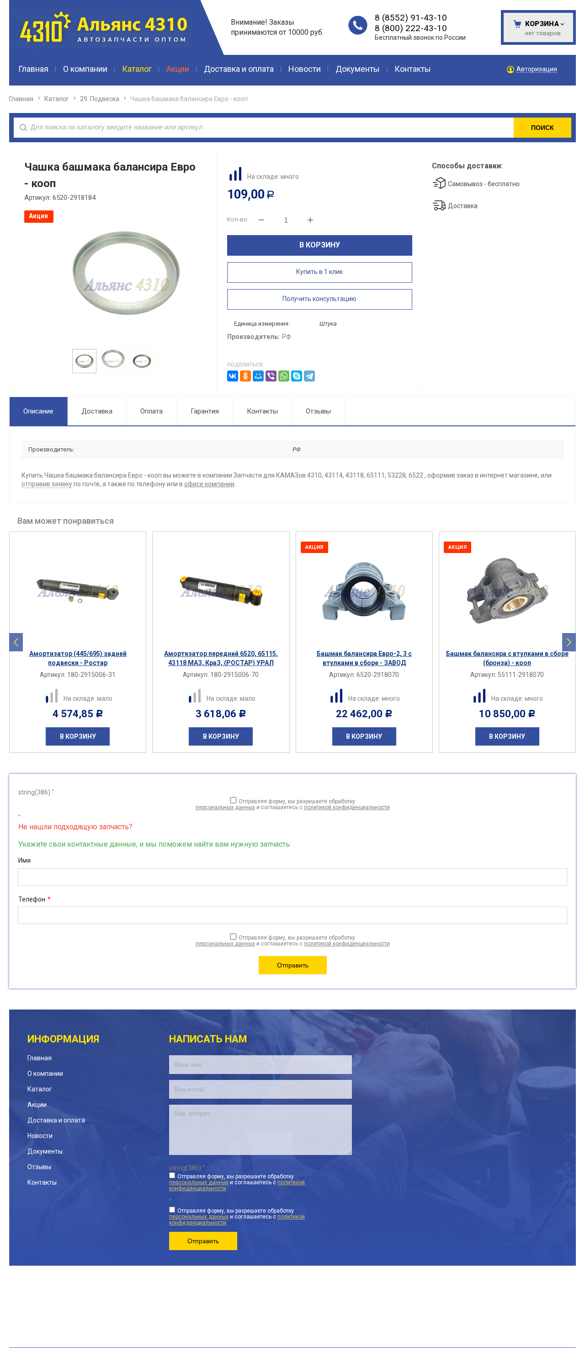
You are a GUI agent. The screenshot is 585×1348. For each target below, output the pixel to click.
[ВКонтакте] (232, 376)
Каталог (56, 98)
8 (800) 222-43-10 (411, 28)
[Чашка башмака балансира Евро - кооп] (112, 284)
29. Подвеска (99, 98)
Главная (21, 98)
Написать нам (208, 1039)
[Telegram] (309, 376)
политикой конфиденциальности (347, 807)
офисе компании (209, 484)
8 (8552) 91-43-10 (411, 17)
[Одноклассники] (245, 376)
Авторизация (536, 69)
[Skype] (296, 376)
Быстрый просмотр (82, 636)
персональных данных (225, 807)
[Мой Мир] (258, 376)
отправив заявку (46, 484)
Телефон (34, 899)
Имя (24, 860)
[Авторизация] (580, 4)
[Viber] (271, 376)
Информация (63, 1039)
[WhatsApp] (283, 376)
